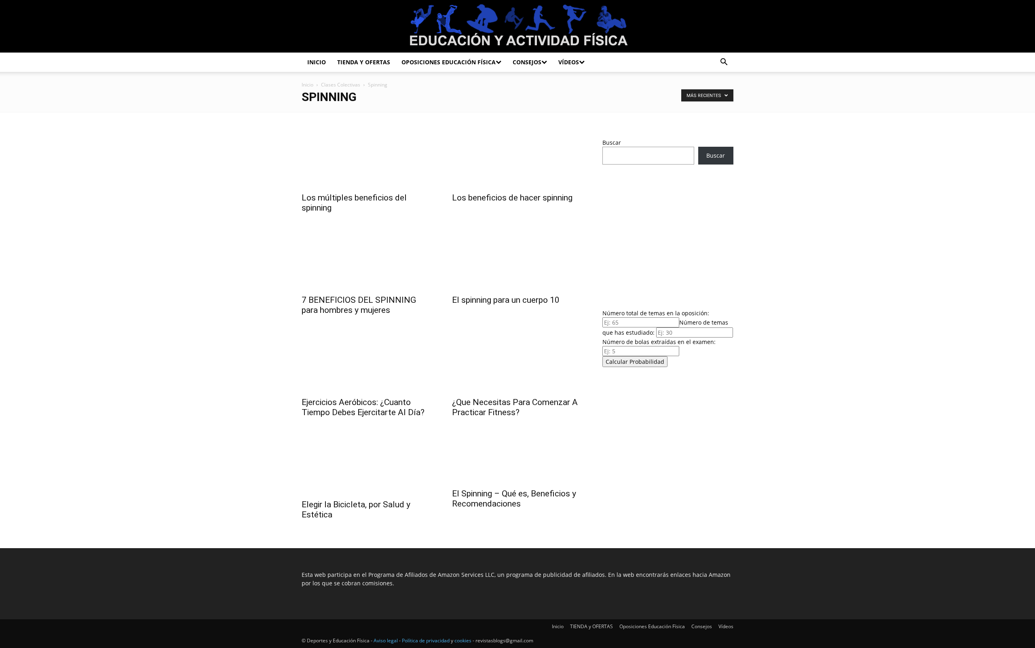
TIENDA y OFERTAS (363, 62)
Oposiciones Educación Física (448, 62)
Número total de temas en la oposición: (655, 313)
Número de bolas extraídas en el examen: (659, 342)
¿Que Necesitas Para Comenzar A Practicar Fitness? (515, 407)
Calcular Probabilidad (635, 361)
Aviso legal (386, 640)
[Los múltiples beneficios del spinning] (367, 155)
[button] (723, 63)
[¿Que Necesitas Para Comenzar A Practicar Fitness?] (517, 359)
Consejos (527, 62)
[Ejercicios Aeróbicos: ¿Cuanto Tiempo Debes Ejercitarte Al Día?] (367, 359)
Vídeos (568, 62)
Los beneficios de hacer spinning (512, 198)
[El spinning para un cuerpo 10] (517, 257)
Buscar (611, 142)
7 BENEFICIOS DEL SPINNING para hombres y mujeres (359, 305)
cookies (462, 640)
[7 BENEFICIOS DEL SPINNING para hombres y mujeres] (367, 257)
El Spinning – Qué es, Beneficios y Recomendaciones (514, 499)
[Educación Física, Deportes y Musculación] (517, 27)
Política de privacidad (426, 640)
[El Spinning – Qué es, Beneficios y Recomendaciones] (517, 456)
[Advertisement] (667, 234)
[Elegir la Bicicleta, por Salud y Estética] (367, 462)
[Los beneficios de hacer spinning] (517, 155)
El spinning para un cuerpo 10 (506, 300)
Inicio (316, 62)
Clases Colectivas (340, 84)
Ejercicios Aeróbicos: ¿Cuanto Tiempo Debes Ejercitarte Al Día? (363, 407)
